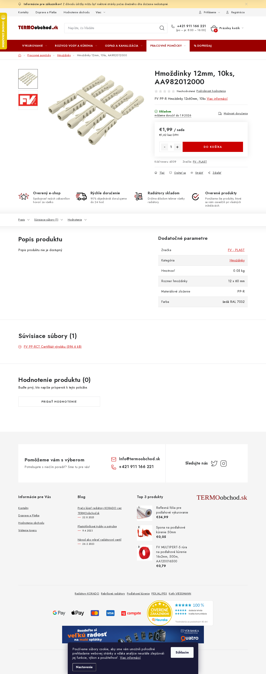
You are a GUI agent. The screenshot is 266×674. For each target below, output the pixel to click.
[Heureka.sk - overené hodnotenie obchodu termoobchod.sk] (180, 613)
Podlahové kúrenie (138, 594)
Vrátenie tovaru (27, 530)
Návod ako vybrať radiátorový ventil (100, 540)
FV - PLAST (200, 162)
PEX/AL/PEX (159, 594)
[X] (214, 463)
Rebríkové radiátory (113, 594)
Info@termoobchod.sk (139, 459)
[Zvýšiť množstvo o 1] (177, 147)
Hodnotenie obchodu (77, 12)
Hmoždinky (237, 260)
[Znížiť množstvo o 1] (164, 147)
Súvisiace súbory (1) (46, 220)
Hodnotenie (75, 220)
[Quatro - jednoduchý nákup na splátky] (133, 634)
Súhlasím (182, 652)
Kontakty (23, 12)
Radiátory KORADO (87, 594)
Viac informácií (130, 657)
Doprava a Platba (46, 12)
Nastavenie (84, 667)
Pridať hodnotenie (59, 402)
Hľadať (162, 28)
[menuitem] (34, 46)
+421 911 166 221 (191, 26)
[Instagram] (223, 463)
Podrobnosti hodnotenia (211, 91)
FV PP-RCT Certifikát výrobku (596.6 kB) (53, 346)
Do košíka (213, 147)
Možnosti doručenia (236, 113)
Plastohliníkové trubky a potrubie (97, 526)
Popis (21, 220)
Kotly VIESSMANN (180, 594)
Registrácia (238, 12)
